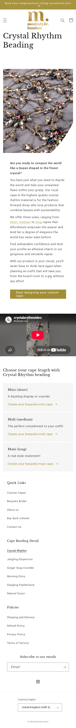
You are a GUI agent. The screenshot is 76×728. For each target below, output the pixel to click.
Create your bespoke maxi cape (30, 464)
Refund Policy (16, 625)
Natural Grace (16, 593)
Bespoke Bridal (16, 501)
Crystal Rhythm (17, 550)
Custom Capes (16, 492)
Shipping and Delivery (21, 617)
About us (13, 509)
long (39, 222)
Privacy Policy (16, 634)
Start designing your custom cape (37, 294)
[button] (5, 20)
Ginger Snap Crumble (20, 567)
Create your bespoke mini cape (30, 404)
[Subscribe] (64, 667)
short (14, 222)
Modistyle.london (41, 722)
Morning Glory (16, 576)
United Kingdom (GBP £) (36, 707)
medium (25, 222)
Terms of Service (18, 643)
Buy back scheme (18, 518)
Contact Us (14, 526)
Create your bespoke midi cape (30, 434)
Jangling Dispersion (20, 559)
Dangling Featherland (20, 585)
